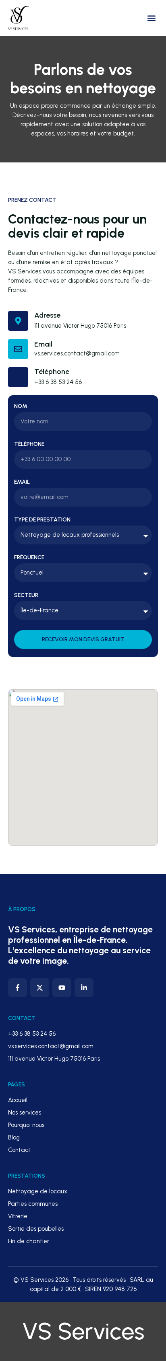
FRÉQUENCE (29, 557)
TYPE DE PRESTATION (42, 520)
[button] (151, 18)
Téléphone (51, 371)
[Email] (18, 349)
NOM (20, 406)
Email (43, 344)
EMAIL (22, 482)
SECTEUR (26, 595)
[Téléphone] (18, 377)
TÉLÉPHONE (29, 444)
